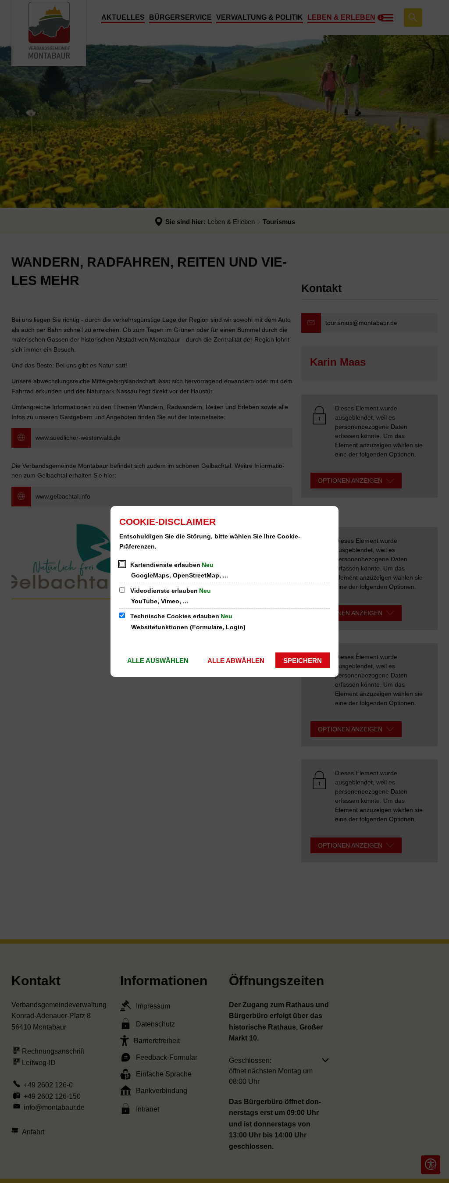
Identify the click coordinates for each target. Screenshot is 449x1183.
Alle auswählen (158, 660)
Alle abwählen (235, 660)
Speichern (302, 660)
